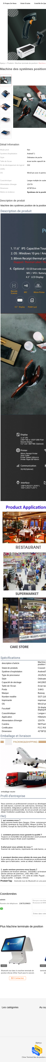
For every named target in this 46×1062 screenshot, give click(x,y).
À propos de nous (9, 3)
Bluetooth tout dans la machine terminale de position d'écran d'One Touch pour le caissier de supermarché (17, 972)
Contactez (19, 978)
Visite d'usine (25, 3)
